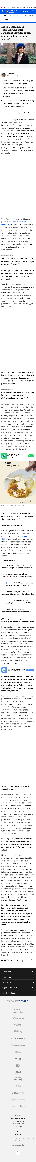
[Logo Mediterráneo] (18, 1106)
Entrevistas (28, 960)
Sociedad (24, 15)
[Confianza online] (18, 1155)
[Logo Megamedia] (18, 1145)
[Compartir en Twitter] (24, 113)
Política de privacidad (18, 1121)
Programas (6, 977)
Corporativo (7, 982)
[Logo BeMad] (18, 1065)
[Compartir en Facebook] (33, 113)
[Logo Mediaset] (18, 1002)
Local (17, 15)
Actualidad (11, 960)
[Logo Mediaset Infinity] (18, 1011)
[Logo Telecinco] (18, 1018)
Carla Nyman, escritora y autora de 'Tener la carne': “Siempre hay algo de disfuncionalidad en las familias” (17, 395)
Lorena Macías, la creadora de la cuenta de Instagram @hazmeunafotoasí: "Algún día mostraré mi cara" (17, 261)
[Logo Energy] (18, 1058)
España (12, 15)
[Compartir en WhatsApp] (20, 113)
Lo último (4, 15)
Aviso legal (18, 1115)
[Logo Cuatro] (18, 1024)
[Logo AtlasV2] (18, 1093)
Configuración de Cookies (18, 1123)
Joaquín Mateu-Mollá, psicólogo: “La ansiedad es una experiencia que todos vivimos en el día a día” (17, 516)
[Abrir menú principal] (33, 11)
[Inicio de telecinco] (2, 11)
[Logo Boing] (18, 1051)
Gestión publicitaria (18, 1129)
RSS (18, 1131)
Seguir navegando (9, 987)
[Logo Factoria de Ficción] (18, 1045)
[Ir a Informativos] (11, 11)
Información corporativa (18, 1118)
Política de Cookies (18, 1126)
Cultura (5, 20)
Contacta (18, 1134)
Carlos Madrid (11, 73)
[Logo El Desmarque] (18, 1038)
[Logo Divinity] (18, 1031)
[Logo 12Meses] (18, 1086)
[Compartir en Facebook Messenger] (28, 113)
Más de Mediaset (9, 993)
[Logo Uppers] (18, 1072)
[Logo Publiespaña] (18, 1099)
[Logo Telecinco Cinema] (18, 1079)
